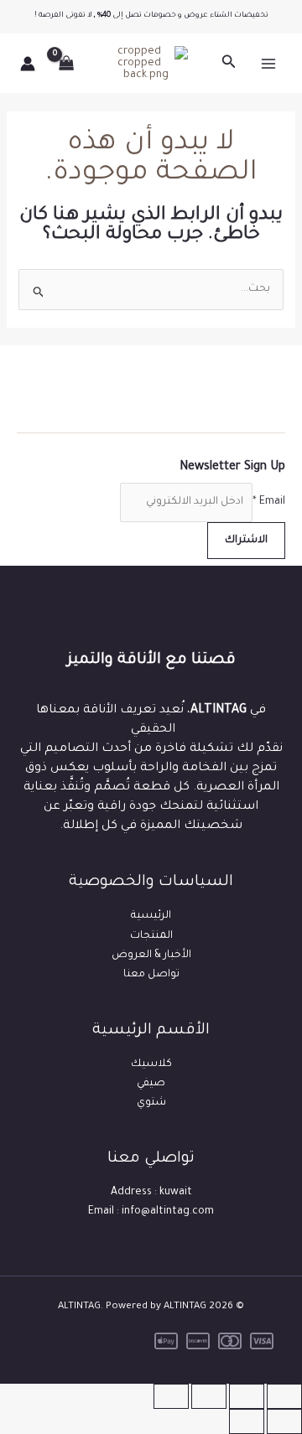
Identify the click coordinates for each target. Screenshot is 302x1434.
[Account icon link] (27, 63)
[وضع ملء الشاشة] (246, 1396)
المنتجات (151, 936)
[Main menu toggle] (268, 63)
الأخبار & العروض (151, 955)
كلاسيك (151, 1064)
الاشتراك (246, 540)
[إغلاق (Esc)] (171, 1396)
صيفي (151, 1084)
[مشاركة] (208, 1396)
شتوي (151, 1103)
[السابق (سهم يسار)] (284, 1421)
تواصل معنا (151, 975)
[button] (227, 63)
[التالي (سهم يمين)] (246, 1421)
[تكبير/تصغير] (284, 1396)
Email (269, 502)
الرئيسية (151, 916)
